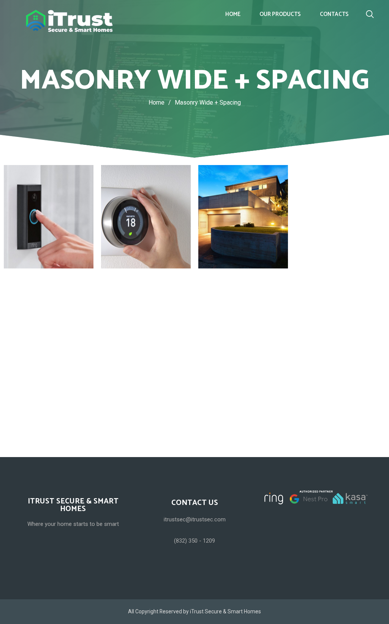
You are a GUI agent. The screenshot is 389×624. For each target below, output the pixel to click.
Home (156, 102)
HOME (232, 14)
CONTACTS (334, 14)
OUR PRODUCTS (280, 14)
